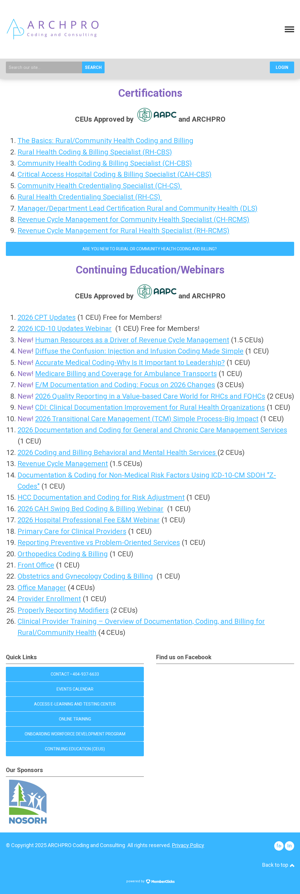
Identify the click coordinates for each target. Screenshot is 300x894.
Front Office (36, 565)
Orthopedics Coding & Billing (63, 554)
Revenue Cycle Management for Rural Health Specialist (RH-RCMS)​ (123, 231)
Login (282, 67)
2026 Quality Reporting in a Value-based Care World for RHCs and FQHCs (150, 396)
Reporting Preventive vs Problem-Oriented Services (99, 542)
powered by (135, 881)
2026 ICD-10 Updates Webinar (65, 328)
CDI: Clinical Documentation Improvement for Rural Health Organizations (150, 407)
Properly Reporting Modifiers (63, 610)
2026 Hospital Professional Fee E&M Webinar (89, 520)
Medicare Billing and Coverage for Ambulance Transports (126, 374)
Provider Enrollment (49, 599)
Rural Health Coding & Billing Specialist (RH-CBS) (95, 152)
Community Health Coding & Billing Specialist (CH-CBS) (105, 163)
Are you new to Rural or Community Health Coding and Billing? (150, 249)
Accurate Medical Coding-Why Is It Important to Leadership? (130, 362)
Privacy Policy (188, 845)
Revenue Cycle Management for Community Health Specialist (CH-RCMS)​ (133, 219)
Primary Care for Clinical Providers (72, 531)
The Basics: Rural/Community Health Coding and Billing (105, 141)
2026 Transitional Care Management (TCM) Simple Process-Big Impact (146, 419)
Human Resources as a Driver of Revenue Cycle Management (132, 340)
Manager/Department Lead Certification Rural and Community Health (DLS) (138, 208)
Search (93, 67)
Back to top (275, 865)
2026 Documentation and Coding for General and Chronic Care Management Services (152, 430)
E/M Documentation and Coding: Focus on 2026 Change (123, 385)
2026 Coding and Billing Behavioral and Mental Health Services (117, 452)
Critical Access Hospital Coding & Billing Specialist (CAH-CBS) (115, 174)
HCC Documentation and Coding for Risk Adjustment (101, 497)
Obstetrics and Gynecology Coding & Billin (83, 576)
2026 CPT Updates (47, 317)
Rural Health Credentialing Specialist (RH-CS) (90, 197)
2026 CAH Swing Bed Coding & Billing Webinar (90, 509)
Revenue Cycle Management (63, 464)
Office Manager (42, 588)
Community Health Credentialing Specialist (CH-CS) (100, 186)
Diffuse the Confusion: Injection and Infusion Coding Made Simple (139, 351)
